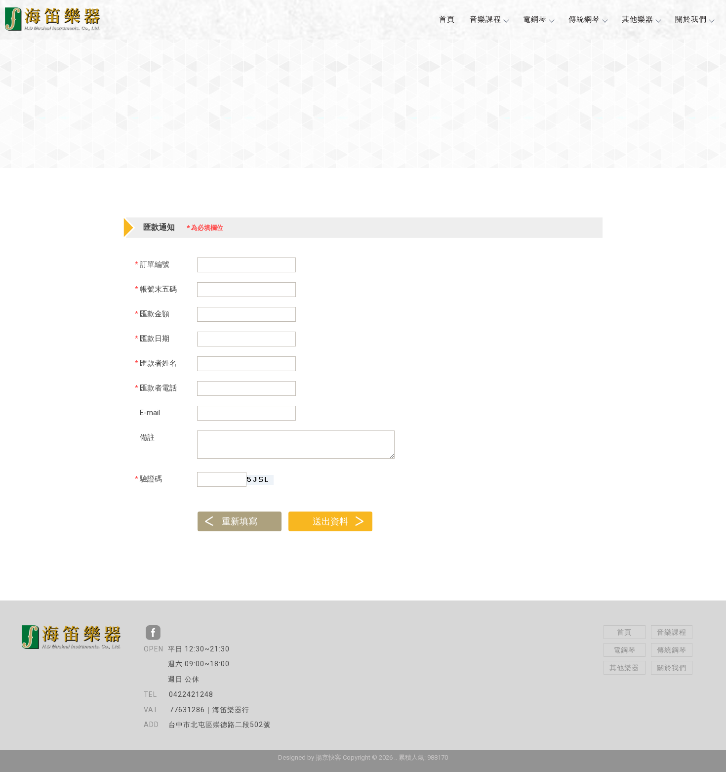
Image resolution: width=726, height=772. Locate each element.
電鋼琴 (535, 19)
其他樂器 (637, 19)
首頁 (447, 19)
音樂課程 (485, 19)
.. (395, 757)
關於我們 (691, 19)
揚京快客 (328, 757)
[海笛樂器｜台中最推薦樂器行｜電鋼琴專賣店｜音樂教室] (52, 20)
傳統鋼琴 (584, 19)
